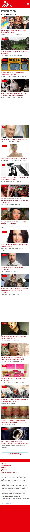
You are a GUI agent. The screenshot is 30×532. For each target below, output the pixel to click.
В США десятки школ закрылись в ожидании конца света (12, 73)
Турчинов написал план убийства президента (12, 268)
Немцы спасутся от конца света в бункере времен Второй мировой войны (14, 443)
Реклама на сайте (6, 465)
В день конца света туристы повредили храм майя (14, 52)
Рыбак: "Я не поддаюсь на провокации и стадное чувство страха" (14, 179)
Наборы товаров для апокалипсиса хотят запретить (13, 379)
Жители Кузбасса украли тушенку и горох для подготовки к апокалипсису (14, 421)
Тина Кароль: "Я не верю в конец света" (14, 158)
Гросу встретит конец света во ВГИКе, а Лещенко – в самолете (14, 223)
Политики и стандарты (7, 471)
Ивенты (3, 467)
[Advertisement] (14, 111)
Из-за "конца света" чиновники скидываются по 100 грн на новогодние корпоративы (14, 201)
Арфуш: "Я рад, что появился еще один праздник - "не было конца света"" (14, 94)
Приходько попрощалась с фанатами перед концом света (13, 337)
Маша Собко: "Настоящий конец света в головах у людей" (14, 245)
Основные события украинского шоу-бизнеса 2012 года (13, 31)
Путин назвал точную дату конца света (14, 139)
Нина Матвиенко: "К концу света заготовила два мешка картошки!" (12, 358)
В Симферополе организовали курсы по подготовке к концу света (14, 400)
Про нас (3, 463)
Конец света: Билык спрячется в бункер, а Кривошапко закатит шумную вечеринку (14, 290)
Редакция (4, 469)
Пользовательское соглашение (10, 472)
